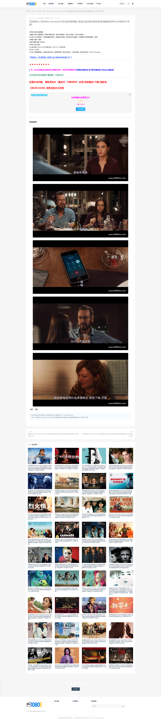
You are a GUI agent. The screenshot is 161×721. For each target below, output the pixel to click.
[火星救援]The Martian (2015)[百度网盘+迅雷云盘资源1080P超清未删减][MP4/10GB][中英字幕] (107, 435)
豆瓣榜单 (42, 18)
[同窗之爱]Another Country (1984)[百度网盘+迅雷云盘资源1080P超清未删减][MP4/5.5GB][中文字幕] (40, 641)
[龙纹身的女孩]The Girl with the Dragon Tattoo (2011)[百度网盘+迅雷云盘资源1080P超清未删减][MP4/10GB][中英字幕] (121, 566)
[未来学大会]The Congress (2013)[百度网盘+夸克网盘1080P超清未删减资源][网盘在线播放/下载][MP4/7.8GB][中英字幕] (94, 590)
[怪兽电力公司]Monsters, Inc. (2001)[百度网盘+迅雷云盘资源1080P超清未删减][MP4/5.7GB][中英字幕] (40, 590)
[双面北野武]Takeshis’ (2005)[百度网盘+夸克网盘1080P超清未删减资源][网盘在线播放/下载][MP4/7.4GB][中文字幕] (67, 566)
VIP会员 (98, 3)
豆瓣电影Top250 (49, 18)
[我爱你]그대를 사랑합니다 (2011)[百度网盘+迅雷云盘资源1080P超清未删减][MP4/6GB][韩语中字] (53, 435)
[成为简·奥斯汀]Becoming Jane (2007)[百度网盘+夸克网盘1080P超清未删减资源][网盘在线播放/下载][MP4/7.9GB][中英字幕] (121, 467)
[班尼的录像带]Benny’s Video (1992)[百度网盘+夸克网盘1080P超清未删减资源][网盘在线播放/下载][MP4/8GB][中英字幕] (120, 492)
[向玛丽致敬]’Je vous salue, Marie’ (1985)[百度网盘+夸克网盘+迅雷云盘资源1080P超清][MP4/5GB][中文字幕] (120, 641)
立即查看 (75, 689)
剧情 (31, 409)
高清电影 (39, 11)
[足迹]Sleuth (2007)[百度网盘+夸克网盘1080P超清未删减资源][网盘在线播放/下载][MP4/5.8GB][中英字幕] (39, 492)
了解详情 (85, 689)
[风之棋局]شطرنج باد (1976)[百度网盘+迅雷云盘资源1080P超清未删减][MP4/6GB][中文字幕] (66, 616)
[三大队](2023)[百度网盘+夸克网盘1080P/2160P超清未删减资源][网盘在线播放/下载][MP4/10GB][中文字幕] (94, 566)
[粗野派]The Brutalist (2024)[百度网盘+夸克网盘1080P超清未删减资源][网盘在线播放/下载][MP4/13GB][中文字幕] (94, 541)
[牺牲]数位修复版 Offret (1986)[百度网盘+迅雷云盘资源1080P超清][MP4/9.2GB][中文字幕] (67, 492)
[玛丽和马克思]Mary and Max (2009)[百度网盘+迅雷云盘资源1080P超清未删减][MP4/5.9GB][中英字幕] (121, 666)
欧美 (44, 11)
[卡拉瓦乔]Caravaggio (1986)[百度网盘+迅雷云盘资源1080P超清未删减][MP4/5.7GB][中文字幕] (94, 666)
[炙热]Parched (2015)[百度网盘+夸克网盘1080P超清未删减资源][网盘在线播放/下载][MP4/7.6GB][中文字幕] (121, 541)
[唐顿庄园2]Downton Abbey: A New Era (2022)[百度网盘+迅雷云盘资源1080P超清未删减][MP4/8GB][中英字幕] (94, 641)
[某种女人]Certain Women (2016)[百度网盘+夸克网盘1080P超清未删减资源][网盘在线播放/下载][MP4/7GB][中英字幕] (67, 516)
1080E (34, 11)
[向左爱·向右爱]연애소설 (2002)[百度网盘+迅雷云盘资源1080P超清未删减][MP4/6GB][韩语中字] (94, 516)
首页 (44, 3)
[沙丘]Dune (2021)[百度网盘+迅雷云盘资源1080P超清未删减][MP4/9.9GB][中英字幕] (66, 590)
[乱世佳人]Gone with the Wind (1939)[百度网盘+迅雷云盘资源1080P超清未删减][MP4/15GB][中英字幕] (121, 516)
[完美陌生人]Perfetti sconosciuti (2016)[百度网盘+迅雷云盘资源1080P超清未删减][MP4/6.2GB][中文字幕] (61, 417)
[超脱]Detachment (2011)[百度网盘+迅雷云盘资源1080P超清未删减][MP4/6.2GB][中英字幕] (39, 566)
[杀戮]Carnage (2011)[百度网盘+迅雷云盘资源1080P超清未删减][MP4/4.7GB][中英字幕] (66, 541)
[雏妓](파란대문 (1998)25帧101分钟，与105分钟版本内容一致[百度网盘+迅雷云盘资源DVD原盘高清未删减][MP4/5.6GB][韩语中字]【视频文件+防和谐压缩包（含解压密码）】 (121, 591)
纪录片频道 (90, 3)
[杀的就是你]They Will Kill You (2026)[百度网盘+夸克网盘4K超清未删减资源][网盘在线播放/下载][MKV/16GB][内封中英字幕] (66, 467)
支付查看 (81, 109)
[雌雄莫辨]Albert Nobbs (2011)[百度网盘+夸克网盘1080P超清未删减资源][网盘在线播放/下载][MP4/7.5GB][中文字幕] (93, 492)
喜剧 (36, 409)
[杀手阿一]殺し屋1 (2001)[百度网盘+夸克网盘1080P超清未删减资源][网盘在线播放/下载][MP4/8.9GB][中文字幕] (94, 616)
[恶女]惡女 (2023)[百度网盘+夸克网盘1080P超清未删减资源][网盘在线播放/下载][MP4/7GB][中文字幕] (67, 666)
